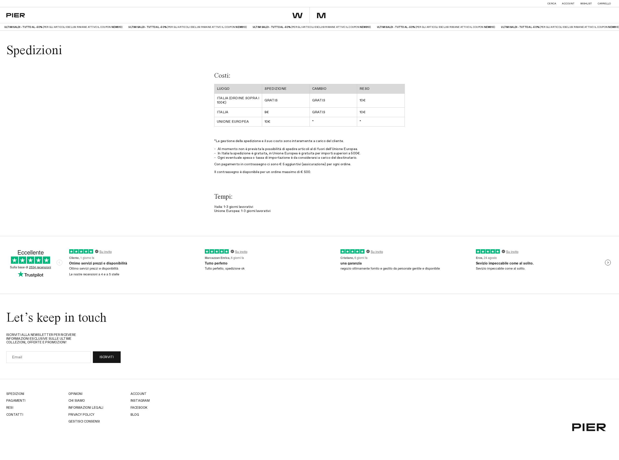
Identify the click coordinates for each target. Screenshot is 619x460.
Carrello (604, 3)
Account (568, 3)
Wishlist (586, 3)
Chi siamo (76, 400)
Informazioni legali (85, 407)
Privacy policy (81, 414)
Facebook (139, 407)
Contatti (14, 414)
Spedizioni (15, 394)
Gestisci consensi (84, 421)
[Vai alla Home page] (15, 15)
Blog (135, 414)
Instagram (140, 400)
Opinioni (75, 394)
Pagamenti (15, 400)
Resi (9, 407)
